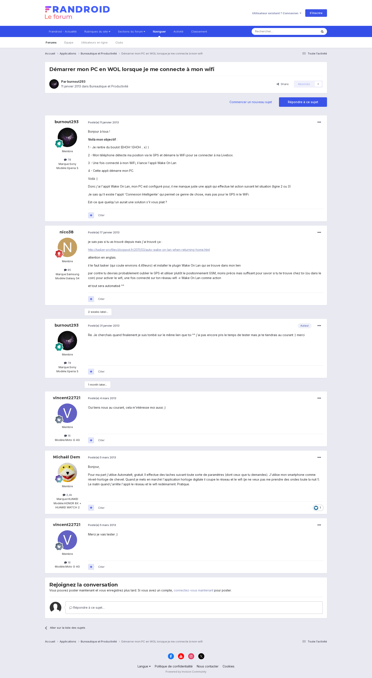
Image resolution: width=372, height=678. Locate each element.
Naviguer (159, 31)
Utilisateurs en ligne (94, 42)
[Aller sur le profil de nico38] (67, 247)
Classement (199, 31)
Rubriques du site (96, 31)
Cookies (228, 666)
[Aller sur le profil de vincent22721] (67, 413)
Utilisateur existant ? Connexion (276, 13)
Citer (101, 215)
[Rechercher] (322, 31)
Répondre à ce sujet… (88, 607)
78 (69, 159)
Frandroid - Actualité (63, 31)
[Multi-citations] (91, 215)
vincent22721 (66, 398)
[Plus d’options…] (319, 122)
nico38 (66, 232)
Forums (51, 42)
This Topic (305, 31)
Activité (178, 31)
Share (284, 84)
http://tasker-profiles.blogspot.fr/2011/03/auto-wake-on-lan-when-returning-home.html (149, 249)
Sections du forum (131, 31)
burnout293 (76, 81)
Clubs (119, 42)
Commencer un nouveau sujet (250, 102)
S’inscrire (316, 13)
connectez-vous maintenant (193, 590)
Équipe (68, 42)
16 (69, 435)
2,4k (68, 494)
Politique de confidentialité (174, 666)
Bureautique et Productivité (109, 86)
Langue (143, 666)
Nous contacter (208, 666)
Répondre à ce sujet (303, 102)
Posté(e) (103, 122)
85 (69, 270)
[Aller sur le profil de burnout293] (54, 84)
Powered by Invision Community (186, 671)
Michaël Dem (66, 457)
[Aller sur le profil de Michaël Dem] (67, 472)
